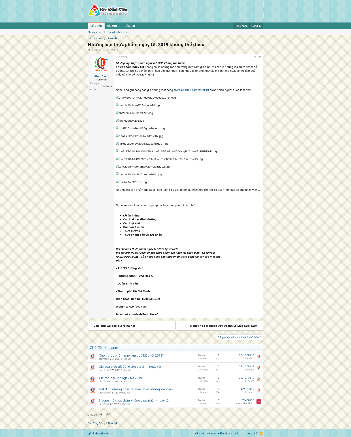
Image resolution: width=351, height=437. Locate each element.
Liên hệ (199, 433)
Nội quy (211, 433)
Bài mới (112, 26)
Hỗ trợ (238, 433)
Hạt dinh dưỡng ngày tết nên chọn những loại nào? (136, 389)
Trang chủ (251, 433)
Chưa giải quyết (96, 32)
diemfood (96, 50)
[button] (119, 26)
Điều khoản (225, 433)
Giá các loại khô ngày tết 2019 (120, 378)
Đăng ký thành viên (118, 32)
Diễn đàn (96, 26)
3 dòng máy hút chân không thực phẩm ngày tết (134, 400)
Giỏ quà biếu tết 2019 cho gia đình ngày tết (130, 366)
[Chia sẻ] (254, 57)
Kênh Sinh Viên (100, 433)
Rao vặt (127, 358)
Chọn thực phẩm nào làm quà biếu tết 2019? (131, 355)
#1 (259, 57)
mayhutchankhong (244, 403)
